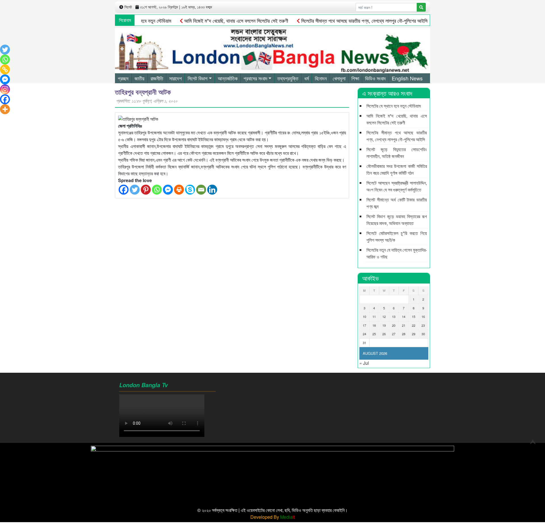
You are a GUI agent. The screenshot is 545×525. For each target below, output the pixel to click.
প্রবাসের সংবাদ (255, 78)
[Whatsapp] (157, 190)
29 (413, 334)
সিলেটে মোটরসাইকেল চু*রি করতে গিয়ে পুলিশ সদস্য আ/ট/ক (396, 236)
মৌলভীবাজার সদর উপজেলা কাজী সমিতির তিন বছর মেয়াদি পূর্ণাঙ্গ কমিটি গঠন (396, 169)
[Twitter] (135, 190)
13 (393, 316)
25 (374, 334)
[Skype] (190, 190)
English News (407, 78)
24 (364, 334)
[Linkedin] (212, 190)
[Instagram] (5, 89)
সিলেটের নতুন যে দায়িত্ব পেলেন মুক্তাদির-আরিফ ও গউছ (396, 253)
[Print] (179, 190)
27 (393, 334)
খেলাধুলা (339, 78)
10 (364, 316)
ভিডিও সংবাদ (375, 78)
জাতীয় (139, 78)
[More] (5, 109)
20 (393, 325)
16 (423, 316)
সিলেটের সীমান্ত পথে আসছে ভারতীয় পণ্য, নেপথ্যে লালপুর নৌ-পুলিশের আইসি (363, 20)
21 (403, 325)
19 (384, 325)
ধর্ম (306, 78)
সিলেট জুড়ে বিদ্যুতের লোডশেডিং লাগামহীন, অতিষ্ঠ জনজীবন (396, 152)
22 (413, 325)
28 (403, 334)
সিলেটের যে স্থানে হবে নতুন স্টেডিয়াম (393, 106)
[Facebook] (124, 190)
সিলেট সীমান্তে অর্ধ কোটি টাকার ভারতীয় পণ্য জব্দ (396, 203)
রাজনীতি (156, 78)
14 (403, 316)
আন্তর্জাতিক (228, 78)
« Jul (364, 363)
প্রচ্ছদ (123, 78)
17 (364, 325)
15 (413, 316)
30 (423, 334)
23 (423, 325)
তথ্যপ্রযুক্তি (287, 78)
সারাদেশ (175, 78)
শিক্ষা (355, 78)
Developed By (272, 517)
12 (384, 316)
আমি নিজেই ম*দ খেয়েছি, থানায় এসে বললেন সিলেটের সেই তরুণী (235, 20)
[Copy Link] (5, 69)
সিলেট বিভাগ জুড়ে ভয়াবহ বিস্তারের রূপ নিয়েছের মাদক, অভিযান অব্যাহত (396, 219)
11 (374, 316)
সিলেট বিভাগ (197, 78)
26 (384, 334)
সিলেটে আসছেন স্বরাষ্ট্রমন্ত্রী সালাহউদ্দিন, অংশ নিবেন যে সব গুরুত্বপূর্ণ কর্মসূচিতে (396, 186)
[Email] (201, 190)
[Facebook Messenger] (168, 190)
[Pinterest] (146, 190)
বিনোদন (321, 78)
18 (374, 325)
